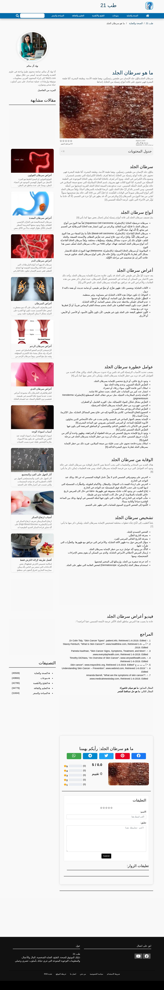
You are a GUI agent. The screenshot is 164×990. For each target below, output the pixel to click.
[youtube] (138, 956)
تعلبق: (143, 822)
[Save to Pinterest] (122, 756)
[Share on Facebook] (138, 756)
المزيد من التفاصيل (47, 90)
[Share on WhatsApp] (74, 756)
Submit (106, 856)
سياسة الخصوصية (96, 974)
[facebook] (147, 956)
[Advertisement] (106, 48)
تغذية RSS (48, 974)
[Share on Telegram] (90, 756)
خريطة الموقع (61, 974)
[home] (147, 15)
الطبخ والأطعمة (98, 16)
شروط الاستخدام (113, 974)
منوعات (115, 16)
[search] (17, 15)
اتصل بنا (73, 974)
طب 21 (149, 23)
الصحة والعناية (132, 16)
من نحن (83, 974)
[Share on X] (106, 756)
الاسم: (143, 811)
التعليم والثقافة (78, 16)
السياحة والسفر (58, 16)
